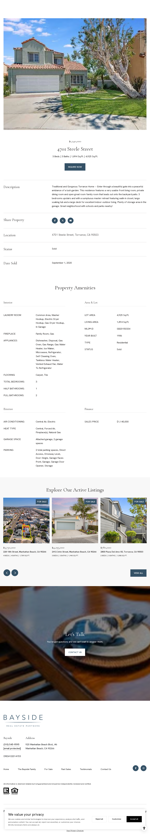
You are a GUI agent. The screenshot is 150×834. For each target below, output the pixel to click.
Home (6, 769)
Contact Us (106, 769)
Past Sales (66, 769)
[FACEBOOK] (136, 768)
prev (7, 572)
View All (138, 573)
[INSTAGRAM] (143, 768)
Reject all (99, 819)
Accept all (134, 819)
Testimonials (86, 769)
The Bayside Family (27, 769)
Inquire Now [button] (75, 167)
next (14, 572)
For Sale (49, 769)
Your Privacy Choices (75, 830)
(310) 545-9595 (11, 744)
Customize (116, 819)
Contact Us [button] (75, 652)
